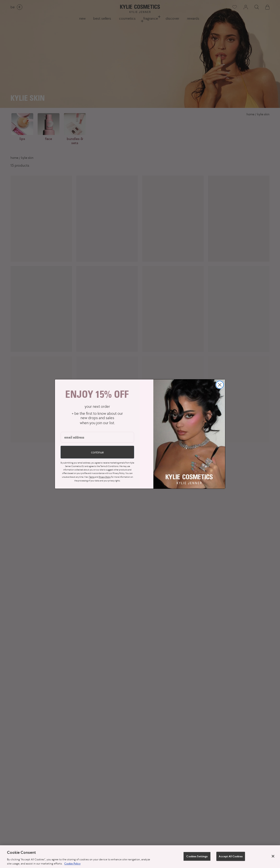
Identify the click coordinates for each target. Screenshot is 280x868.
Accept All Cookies (230, 856)
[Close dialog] (220, 385)
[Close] (273, 856)
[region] (140, 856)
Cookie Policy (72, 863)
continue (97, 452)
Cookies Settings (197, 856)
